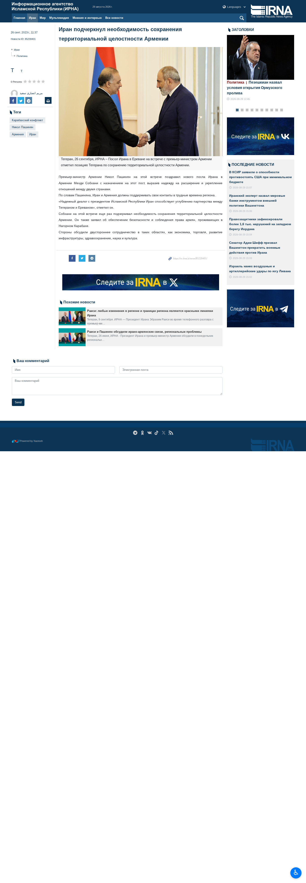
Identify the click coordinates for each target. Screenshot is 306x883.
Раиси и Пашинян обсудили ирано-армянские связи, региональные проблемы (144, 331)
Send (18, 402)
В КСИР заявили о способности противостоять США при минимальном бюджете (260, 177)
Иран (32, 17)
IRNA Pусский (48, 6)
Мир (43, 17)
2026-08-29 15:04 (242, 234)
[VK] (150, 432)
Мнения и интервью (87, 17)
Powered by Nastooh (31, 441)
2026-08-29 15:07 (242, 187)
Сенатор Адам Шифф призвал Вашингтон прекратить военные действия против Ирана (254, 247)
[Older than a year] (72, 316)
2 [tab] (242, 110)
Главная (19, 17)
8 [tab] (272, 110)
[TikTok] (157, 432)
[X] (164, 432)
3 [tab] (247, 110)
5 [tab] (257, 110)
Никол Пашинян (22, 127)
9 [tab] (277, 110)
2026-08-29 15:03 (242, 258)
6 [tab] (262, 110)
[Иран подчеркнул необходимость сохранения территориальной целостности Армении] (140, 101)
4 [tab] (252, 110)
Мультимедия (59, 17)
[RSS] (171, 432)
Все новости (114, 17)
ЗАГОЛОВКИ (243, 30)
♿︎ (296, 872)
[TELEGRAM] (135, 432)
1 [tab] (237, 110)
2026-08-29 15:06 (242, 211)
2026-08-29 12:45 (240, 99)
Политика (22, 56)
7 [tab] (267, 110)
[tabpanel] (260, 68)
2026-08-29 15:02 (242, 277)
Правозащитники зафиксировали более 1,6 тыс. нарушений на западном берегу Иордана (260, 224)
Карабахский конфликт (27, 120)
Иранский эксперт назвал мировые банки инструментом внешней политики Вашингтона (257, 200)
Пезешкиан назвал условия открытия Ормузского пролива (254, 87)
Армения (18, 134)
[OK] (142, 432)
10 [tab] (281, 110)
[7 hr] (260, 57)
